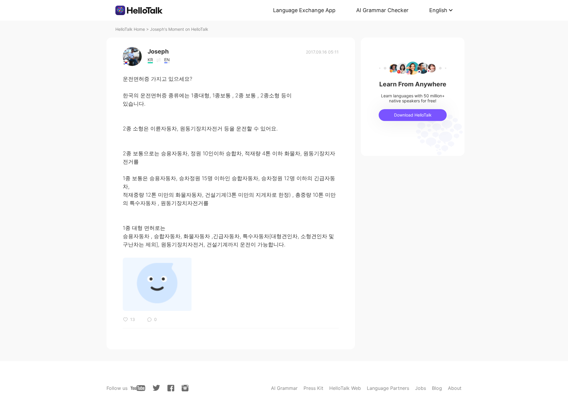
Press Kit (313, 388)
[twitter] (156, 388)
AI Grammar (284, 388)
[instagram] (185, 388)
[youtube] (137, 388)
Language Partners (388, 388)
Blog (437, 388)
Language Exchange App (304, 10)
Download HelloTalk (413, 114)
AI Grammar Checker (382, 10)
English (438, 10)
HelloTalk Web (345, 388)
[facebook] (170, 388)
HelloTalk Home (130, 29)
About (455, 388)
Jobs (420, 388)
